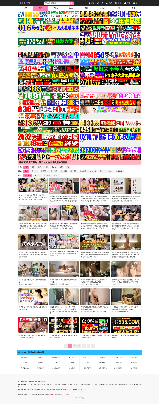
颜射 (28, 228)
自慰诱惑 (119, 171)
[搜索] (72, 3)
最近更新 (28, 175)
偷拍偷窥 (83, 171)
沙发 (23, 284)
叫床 (60, 201)
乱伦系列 (73, 171)
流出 (57, 228)
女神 (54, 284)
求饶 (35, 199)
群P (26, 228)
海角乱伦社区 (56, 368)
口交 (29, 199)
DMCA (51, 394)
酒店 (57, 201)
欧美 (71, 8)
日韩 (56, 8)
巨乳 (125, 201)
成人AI (102, 8)
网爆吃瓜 (24, 257)
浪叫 (99, 201)
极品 (34, 228)
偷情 (54, 201)
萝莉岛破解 (40, 368)
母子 (116, 228)
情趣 (85, 311)
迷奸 (116, 201)
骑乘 (125, 257)
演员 (119, 3)
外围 (51, 284)
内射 (131, 201)
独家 (82, 228)
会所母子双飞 (103, 368)
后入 (126, 228)
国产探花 (54, 171)
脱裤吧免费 (87, 368)
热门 (110, 3)
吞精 (32, 199)
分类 (101, 3)
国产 (41, 8)
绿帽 (20, 228)
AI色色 (25, 363)
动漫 (118, 8)
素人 (20, 199)
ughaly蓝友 (133, 357)
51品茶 (87, 363)
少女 (57, 311)
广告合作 (67, 394)
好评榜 (56, 175)
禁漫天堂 (134, 363)
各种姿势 (70, 201)
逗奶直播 (134, 368)
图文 (137, 3)
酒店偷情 (95, 201)
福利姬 (110, 171)
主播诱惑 (70, 228)
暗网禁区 (40, 363)
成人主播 (64, 171)
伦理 (86, 8)
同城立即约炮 (25, 357)
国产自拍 (34, 171)
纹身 (51, 228)
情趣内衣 (130, 228)
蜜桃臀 (123, 228)
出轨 (85, 201)
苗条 (116, 257)
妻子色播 (72, 357)
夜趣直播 (40, 357)
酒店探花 (132, 257)
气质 (96, 311)
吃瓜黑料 (44, 171)
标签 (128, 3)
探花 (113, 257)
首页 (92, 3)
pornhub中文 (103, 363)
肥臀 (128, 201)
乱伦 (113, 201)
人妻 (88, 201)
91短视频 (72, 368)
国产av (102, 171)
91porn (72, 363)
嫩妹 (88, 228)
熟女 (122, 201)
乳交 (122, 257)
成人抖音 (93, 171)
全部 (26, 171)
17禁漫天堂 (118, 363)
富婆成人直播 (118, 357)
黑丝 (57, 284)
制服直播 (103, 357)
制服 (26, 199)
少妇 (85, 284)
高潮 (66, 201)
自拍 (23, 199)
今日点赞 (47, 175)
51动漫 (56, 363)
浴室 (119, 257)
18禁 (79, 400)
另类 (133, 8)
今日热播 (38, 175)
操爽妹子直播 (87, 357)
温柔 (63, 284)
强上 (119, 201)
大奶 (63, 228)
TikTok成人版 (25, 368)
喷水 (63, 201)
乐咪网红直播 (56, 357)
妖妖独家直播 (118, 368)
